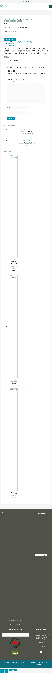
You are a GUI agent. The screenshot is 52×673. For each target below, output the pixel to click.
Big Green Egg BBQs (24, 42)
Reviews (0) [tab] (11, 45)
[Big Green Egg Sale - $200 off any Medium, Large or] (36, 540)
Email (8, 113)
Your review (10, 82)
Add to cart (10, 39)
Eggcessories (12, 19)
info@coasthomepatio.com (41, 646)
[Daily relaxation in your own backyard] (36, 520)
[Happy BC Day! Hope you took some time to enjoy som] (46, 523)
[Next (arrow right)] (6, 672)
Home (5, 19)
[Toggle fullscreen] (6, 670)
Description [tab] (11, 43)
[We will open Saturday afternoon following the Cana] (46, 537)
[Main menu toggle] (50, 6)
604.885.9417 (26, 2)
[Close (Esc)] (15, 670)
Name (8, 107)
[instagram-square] (41, 652)
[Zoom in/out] (2, 670)
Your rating (10, 79)
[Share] (11, 670)
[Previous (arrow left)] (2, 672)
